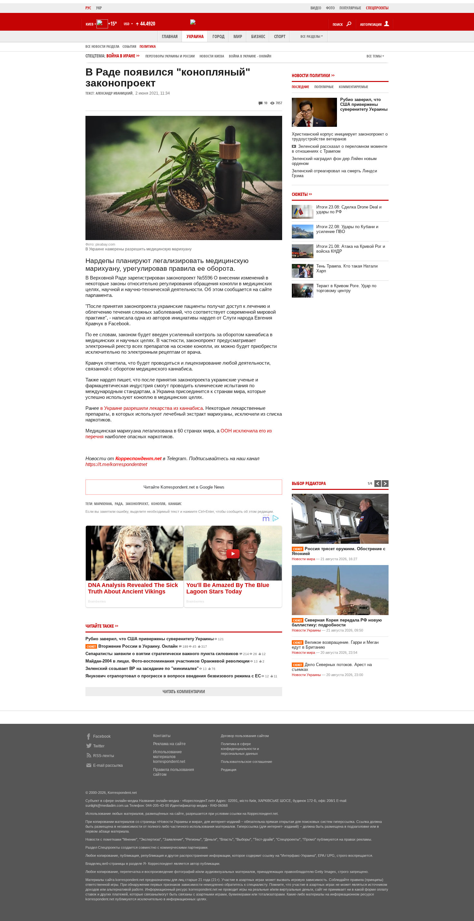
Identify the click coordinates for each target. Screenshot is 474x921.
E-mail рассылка (108, 765)
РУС (88, 8)
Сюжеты (300, 194)
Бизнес (258, 36)
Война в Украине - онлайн (250, 56)
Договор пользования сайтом (245, 736)
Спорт (279, 36)
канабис (175, 503)
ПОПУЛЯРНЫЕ (350, 8)
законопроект (136, 503)
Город (218, 36)
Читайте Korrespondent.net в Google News (183, 487)
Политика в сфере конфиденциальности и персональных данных (240, 748)
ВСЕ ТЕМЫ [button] (374, 56)
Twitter (98, 746)
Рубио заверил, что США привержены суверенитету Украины (154, 638)
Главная (170, 36)
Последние (300, 86)
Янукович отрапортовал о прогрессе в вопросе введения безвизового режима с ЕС (181, 675)
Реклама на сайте (169, 744)
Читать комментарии (184, 691)
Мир (237, 36)
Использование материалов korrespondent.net (169, 757)
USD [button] (127, 23)
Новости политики (311, 75)
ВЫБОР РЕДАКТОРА (309, 483)
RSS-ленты (103, 756)
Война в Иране (188, 56)
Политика (148, 46)
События (129, 46)
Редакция (228, 770)
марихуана (103, 503)
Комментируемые (353, 86)
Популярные (324, 86)
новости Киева (212, 56)
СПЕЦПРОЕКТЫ (377, 8)
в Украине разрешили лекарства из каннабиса (151, 408)
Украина (195, 36)
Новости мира (303, 559)
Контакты (162, 736)
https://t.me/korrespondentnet (116, 464)
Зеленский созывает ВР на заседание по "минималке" (150, 668)
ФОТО (330, 8)
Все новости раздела (102, 46)
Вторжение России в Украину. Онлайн (147, 646)
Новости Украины (306, 630)
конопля (158, 503)
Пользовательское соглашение (246, 762)
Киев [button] (90, 24)
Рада (119, 503)
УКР (99, 8)
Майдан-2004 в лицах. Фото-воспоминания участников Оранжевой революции (174, 661)
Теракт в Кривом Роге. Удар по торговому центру (346, 288)
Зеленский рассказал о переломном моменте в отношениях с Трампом (339, 149)
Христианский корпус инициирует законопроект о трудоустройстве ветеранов (340, 136)
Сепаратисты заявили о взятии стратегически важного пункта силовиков (175, 653)
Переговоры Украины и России (170, 56)
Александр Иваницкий (114, 93)
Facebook (102, 736)
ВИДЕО (316, 8)
